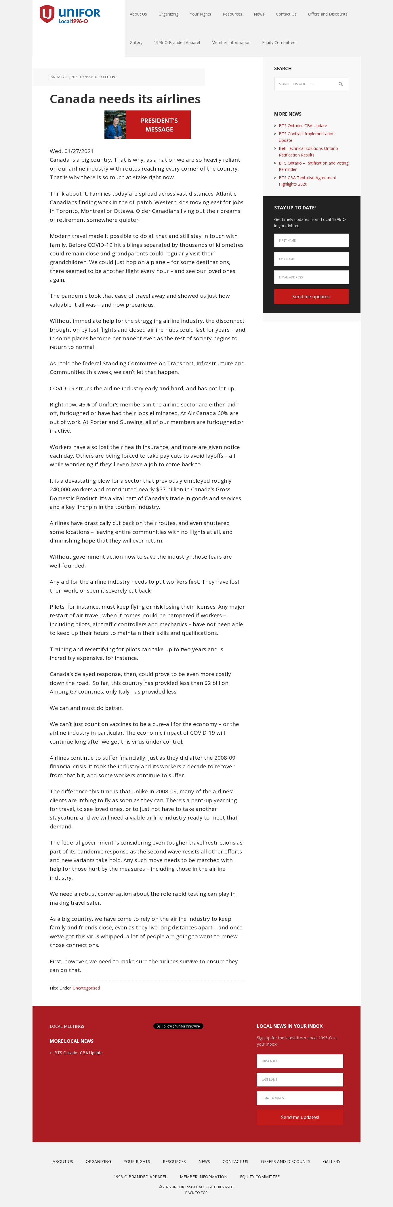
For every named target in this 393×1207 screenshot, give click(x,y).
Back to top (196, 1192)
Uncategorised (86, 988)
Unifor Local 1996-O (70, 14)
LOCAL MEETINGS (67, 1026)
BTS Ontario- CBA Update (303, 125)
